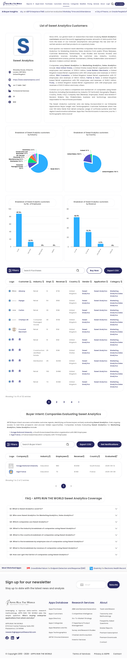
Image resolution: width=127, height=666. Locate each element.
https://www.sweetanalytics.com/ (26, 80)
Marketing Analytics (114, 292)
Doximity (92, 568)
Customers (58, 4)
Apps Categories (56, 623)
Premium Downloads (108, 637)
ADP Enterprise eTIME (30, 11)
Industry (44, 456)
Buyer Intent (40, 4)
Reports (29, 4)
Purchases (49, 4)
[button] (13, 270)
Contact (103, 642)
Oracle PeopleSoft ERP (116, 11)
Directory (66, 4)
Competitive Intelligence (82, 613)
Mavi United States (64, 68)
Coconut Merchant (23, 330)
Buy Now (94, 270)
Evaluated (110, 456)
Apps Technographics (58, 632)
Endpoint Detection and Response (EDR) (63, 568)
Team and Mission (107, 609)
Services (96, 4)
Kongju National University (21, 432)
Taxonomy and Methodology (106, 614)
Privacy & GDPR (101, 654)
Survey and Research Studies (83, 630)
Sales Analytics (116, 294)
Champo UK (23, 320)
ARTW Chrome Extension (59, 637)
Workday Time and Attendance (72, 11)
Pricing (89, 4)
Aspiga (21, 300)
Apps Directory (55, 618)
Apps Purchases (55, 609)
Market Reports (106, 628)
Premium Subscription (109, 633)
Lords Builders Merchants (97, 70)
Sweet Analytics (86, 292)
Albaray (22, 291)
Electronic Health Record (110, 568)
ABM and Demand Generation (84, 609)
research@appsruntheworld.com (20, 632)
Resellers (83, 4)
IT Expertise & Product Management (81, 624)
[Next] (78, 402)
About (102, 4)
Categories (75, 4)
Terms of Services (81, 654)
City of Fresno (97, 11)
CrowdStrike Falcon (34, 568)
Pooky (51, 83)
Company (21, 456)
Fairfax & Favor (93, 78)
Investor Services (79, 639)
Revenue (78, 456)
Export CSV (113, 270)
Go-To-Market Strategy (82, 618)
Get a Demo (119, 4)
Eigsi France (15, 435)
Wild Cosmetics (62, 75)
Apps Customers (56, 613)
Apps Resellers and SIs (58, 628)
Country (94, 456)
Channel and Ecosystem (82, 635)
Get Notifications (109, 444)
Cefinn (21, 310)
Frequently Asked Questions (107, 622)
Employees (61, 456)
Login (108, 4)
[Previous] (56, 486)
